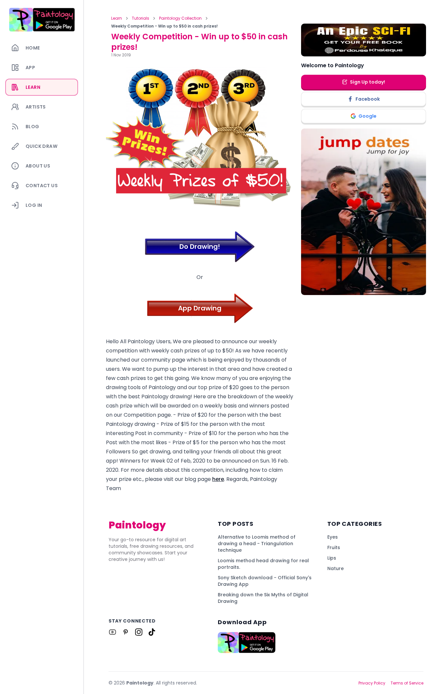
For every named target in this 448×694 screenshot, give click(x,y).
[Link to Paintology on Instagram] (139, 632)
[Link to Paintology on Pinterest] (126, 632)
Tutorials (140, 18)
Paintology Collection (180, 18)
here (218, 479)
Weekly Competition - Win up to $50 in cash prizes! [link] (164, 26)
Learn (116, 18)
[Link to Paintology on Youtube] (112, 632)
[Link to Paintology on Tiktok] (152, 632)
